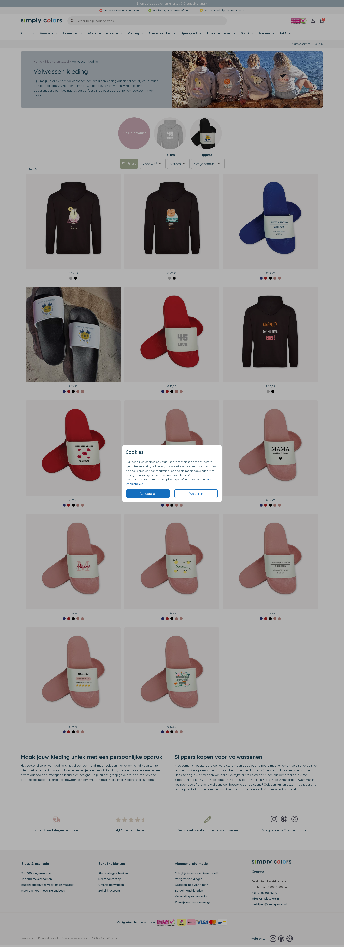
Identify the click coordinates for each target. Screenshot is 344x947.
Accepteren (148, 494)
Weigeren (196, 494)
